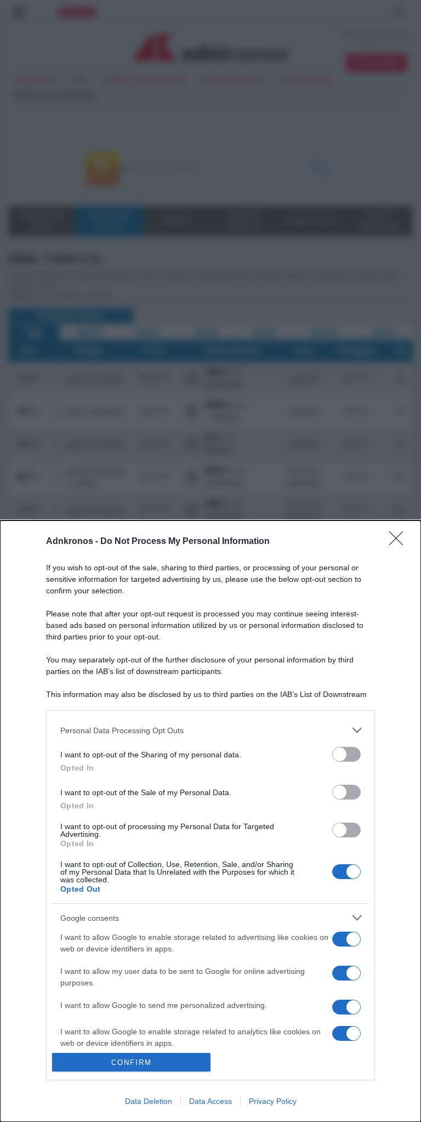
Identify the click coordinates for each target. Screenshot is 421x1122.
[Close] (399, 541)
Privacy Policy (273, 1101)
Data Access (210, 1101)
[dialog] (210, 821)
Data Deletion (148, 1101)
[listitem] (210, 730)
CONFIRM (131, 1062)
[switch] (346, 754)
